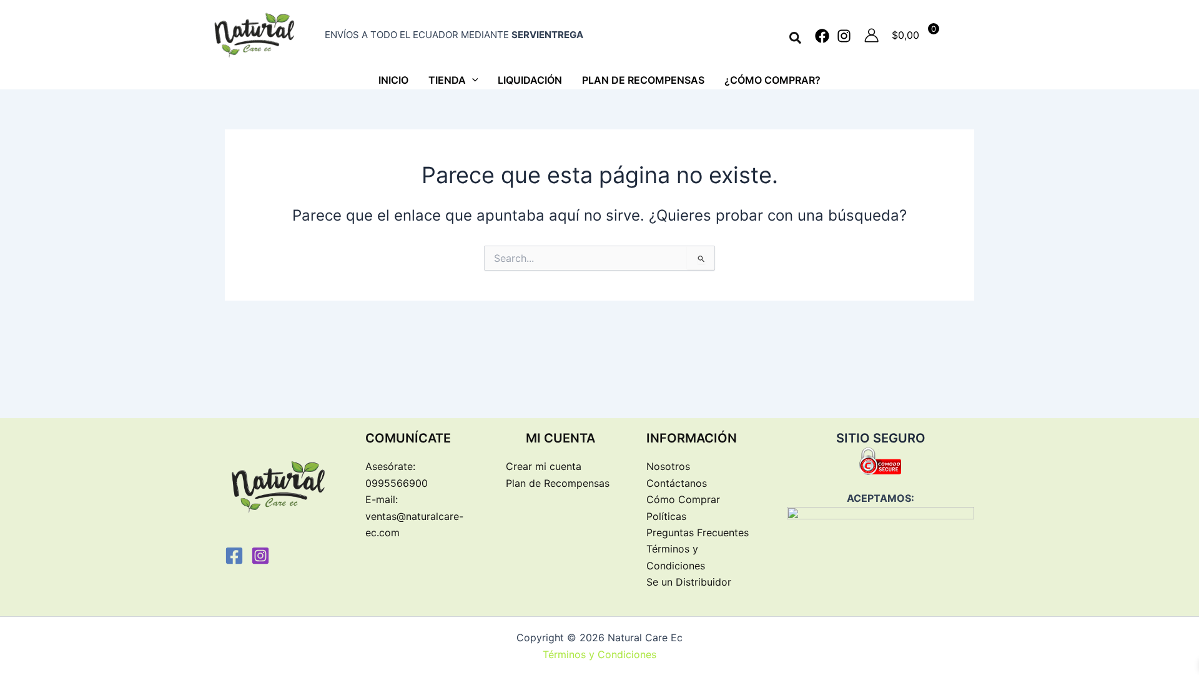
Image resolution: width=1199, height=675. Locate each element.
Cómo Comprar (683, 499)
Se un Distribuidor (688, 582)
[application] (472, 80)
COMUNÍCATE (408, 438)
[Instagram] (844, 36)
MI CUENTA (560, 438)
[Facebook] (822, 36)
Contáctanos (676, 483)
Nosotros (668, 466)
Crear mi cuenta (543, 466)
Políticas (666, 516)
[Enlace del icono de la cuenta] (871, 35)
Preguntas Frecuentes (697, 532)
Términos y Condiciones (599, 654)
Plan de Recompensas (557, 483)
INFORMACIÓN (691, 438)
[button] (795, 38)
